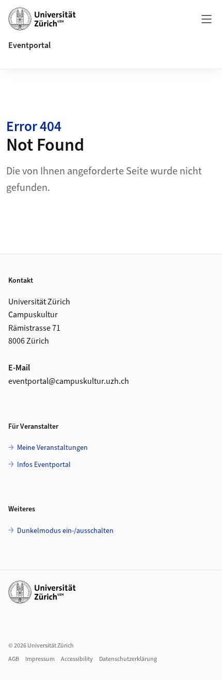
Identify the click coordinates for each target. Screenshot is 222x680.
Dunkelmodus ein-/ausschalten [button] (64, 531)
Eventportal (29, 45)
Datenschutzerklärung (128, 659)
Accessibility (77, 659)
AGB (13, 659)
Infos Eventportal (43, 464)
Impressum (40, 659)
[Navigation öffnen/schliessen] (206, 18)
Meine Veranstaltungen (51, 447)
